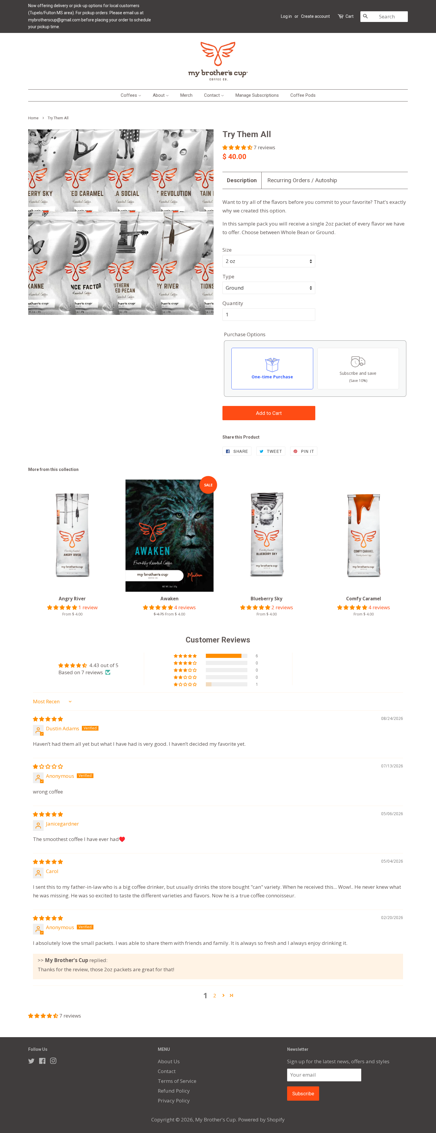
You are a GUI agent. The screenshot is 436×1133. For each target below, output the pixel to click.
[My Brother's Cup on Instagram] (53, 1061)
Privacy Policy (174, 1100)
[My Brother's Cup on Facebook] (42, 1061)
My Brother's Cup (215, 1119)
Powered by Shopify (261, 1119)
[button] (238, 147)
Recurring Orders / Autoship (302, 180)
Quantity (232, 303)
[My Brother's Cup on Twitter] (31, 1061)
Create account (315, 16)
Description (242, 180)
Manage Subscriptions (257, 95)
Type (228, 276)
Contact (212, 95)
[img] (48, 718)
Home (33, 118)
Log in (286, 16)
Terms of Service (177, 1081)
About (159, 95)
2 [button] (214, 995)
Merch (186, 95)
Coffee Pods (303, 95)
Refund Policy (174, 1090)
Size (227, 249)
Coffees (129, 95)
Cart (350, 16)
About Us (169, 1061)
